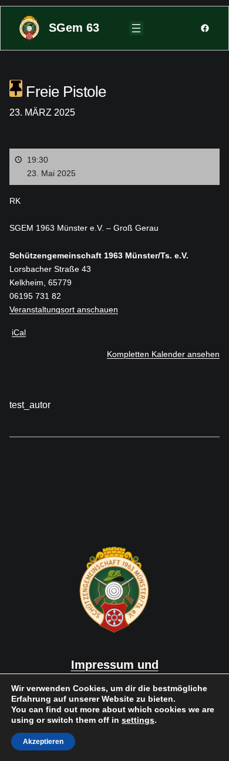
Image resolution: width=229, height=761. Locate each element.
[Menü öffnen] (136, 28)
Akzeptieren (43, 742)
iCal (19, 332)
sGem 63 (74, 27)
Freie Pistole (64, 91)
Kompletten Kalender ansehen (163, 354)
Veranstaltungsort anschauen (63, 309)
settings (138, 720)
